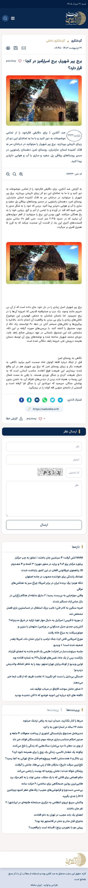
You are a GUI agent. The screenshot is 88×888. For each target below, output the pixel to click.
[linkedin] (37, 400)
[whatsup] (44, 400)
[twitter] (52, 400)
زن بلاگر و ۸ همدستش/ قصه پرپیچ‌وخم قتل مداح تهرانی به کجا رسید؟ (44, 759)
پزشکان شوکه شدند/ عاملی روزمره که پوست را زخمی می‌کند (50, 771)
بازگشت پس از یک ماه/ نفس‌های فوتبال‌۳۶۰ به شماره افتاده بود (48, 658)
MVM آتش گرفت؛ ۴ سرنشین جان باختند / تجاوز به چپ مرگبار (49, 558)
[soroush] (29, 400)
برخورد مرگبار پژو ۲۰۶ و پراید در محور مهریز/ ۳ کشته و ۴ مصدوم (47, 564)
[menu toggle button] (13, 18)
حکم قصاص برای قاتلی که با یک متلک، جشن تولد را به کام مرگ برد (46, 778)
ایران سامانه (36, 885)
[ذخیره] (16, 48)
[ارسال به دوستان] (23, 48)
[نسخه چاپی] (8, 48)
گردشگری (76, 41)
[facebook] (21, 400)
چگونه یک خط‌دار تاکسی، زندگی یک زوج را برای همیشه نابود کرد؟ (47, 752)
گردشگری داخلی (55, 41)
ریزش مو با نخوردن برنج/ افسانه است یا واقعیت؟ (56, 828)
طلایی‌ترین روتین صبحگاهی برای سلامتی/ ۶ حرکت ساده (52, 784)
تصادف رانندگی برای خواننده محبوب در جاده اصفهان (54, 577)
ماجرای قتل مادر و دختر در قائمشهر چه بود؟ (59, 821)
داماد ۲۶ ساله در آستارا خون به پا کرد (63, 727)
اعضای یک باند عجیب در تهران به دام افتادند (58, 815)
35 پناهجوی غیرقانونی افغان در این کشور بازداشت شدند (52, 570)
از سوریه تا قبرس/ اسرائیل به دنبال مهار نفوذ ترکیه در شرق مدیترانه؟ (46, 620)
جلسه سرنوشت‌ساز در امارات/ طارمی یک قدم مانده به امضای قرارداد (45, 652)
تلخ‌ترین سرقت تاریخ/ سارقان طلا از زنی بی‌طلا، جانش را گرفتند (49, 765)
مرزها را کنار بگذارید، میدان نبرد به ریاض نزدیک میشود (53, 721)
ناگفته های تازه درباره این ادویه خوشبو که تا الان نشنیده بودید (49, 695)
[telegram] (60, 400)
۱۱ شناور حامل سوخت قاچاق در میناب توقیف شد (56, 689)
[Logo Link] (75, 18)
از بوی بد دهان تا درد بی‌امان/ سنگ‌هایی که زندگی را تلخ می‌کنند (47, 746)
